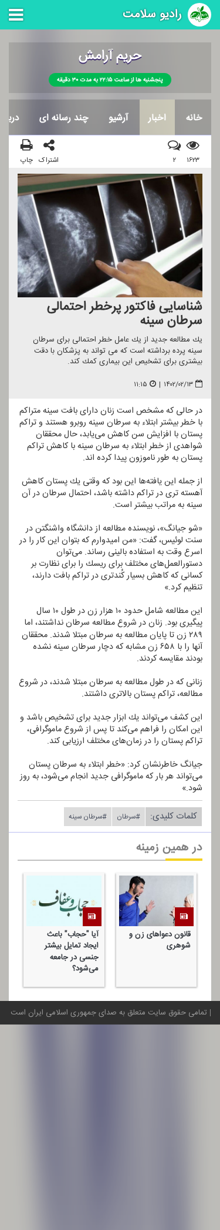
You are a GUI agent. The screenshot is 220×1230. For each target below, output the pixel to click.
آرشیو (118, 117)
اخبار (157, 117)
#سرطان (128, 817)
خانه (194, 117)
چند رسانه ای (64, 117)
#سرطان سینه (88, 817)
